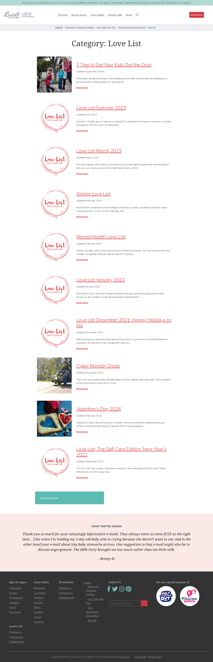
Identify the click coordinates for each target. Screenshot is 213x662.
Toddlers (14, 602)
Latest (87, 582)
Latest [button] (58, 27)
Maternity (39, 588)
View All (39, 621)
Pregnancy (15, 588)
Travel (37, 617)
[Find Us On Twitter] (115, 591)
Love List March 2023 (98, 151)
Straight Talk (115, 14)
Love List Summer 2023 (101, 108)
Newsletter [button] (196, 14)
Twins (12, 607)
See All (151, 27)
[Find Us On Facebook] (109, 591)
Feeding (38, 612)
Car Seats (40, 593)
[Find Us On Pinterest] (128, 591)
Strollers (38, 597)
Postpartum (16, 597)
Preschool (15, 612)
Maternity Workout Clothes (79, 27)
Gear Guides (97, 14)
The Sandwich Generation (132, 27)
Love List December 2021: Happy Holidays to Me (123, 322)
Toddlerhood (66, 597)
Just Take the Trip (106, 27)
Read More (82, 87)
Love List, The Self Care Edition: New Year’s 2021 (121, 451)
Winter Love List (93, 194)
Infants (13, 593)
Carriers (38, 602)
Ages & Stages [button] (79, 14)
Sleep (37, 607)
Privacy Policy (155, 656)
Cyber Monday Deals (98, 366)
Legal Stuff (140, 656)
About (128, 14)
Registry (63, 14)
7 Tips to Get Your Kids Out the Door (114, 65)
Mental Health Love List (100, 237)
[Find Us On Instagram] (122, 591)
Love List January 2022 (100, 280)
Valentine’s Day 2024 (98, 409)
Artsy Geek (124, 656)
